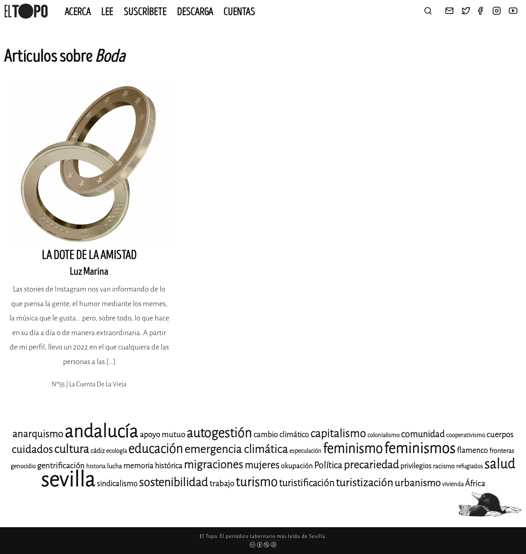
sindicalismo (117, 484)
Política (328, 465)
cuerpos (500, 434)
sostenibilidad (173, 482)
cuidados (32, 449)
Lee (107, 12)
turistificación (307, 482)
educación (155, 448)
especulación (305, 451)
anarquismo (38, 433)
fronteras (502, 450)
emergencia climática (236, 449)
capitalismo (338, 433)
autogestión (219, 432)
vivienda (453, 484)
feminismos (420, 447)
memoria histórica (152, 466)
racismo (444, 466)
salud (499, 463)
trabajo (222, 483)
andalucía (101, 431)
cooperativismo (465, 435)
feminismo (353, 448)
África (475, 483)
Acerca (78, 12)
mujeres (262, 464)
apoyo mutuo (162, 434)
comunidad (423, 434)
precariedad (371, 464)
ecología (116, 451)
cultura (71, 449)
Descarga (195, 12)
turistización (364, 482)
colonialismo (383, 435)
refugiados (469, 466)
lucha (114, 466)
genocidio (23, 466)
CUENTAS (239, 12)
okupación (297, 466)
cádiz (98, 450)
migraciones (213, 464)
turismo (257, 482)
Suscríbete (145, 12)
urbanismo (418, 482)
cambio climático (281, 435)
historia (96, 466)
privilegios (416, 466)
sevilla (68, 479)
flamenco (472, 450)
